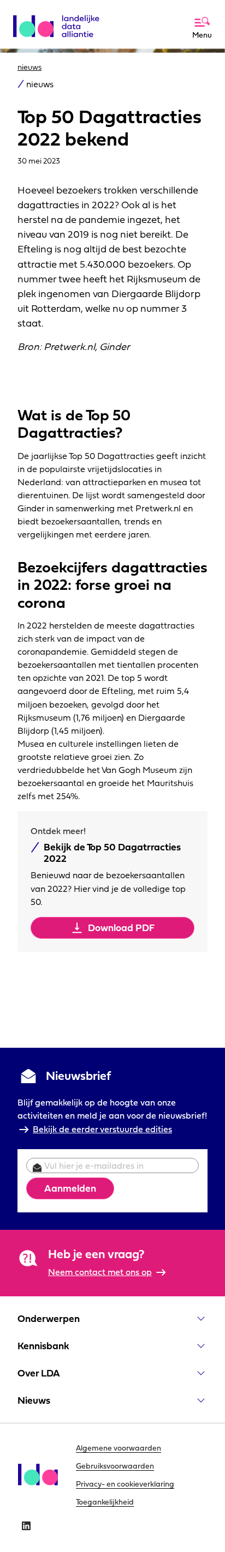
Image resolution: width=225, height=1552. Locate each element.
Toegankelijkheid (105, 1501)
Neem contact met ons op (100, 1272)
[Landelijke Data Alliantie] (60, 22)
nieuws (29, 67)
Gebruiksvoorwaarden (115, 1466)
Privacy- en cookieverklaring (125, 1483)
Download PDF (121, 927)
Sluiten (174, 12)
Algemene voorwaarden (118, 1448)
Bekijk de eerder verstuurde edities (102, 1129)
